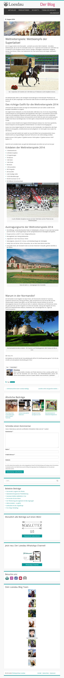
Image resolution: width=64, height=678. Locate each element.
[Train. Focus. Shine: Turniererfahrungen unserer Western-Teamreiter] (11, 406)
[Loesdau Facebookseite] (16, 579)
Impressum (52, 673)
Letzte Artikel (13, 367)
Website (7, 460)
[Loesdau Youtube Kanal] (20, 579)
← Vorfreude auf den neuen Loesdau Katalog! (17, 388)
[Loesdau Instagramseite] (11, 579)
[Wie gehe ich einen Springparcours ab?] (38, 406)
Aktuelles (12, 10)
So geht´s (35, 10)
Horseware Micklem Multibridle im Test (16, 496)
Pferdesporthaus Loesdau (18, 673)
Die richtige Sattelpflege (12, 508)
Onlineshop (54, 13)
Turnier (12, 382)
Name (7, 449)
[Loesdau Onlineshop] (7, 579)
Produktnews (23, 10)
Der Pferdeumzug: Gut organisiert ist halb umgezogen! (20, 501)
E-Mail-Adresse (10, 454)
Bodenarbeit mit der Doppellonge (14, 505)
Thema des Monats (49, 10)
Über (7, 367)
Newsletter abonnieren (32, 536)
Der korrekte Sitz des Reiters (13, 498)
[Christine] (9, 372)
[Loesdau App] (25, 579)
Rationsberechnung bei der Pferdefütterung (17, 494)
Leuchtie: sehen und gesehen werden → (48, 388)
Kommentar (9, 431)
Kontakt (39, 673)
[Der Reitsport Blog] (29, 4)
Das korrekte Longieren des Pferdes (15, 491)
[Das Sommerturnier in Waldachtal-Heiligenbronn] (51, 406)
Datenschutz (45, 673)
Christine (17, 370)
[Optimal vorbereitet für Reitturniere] (25, 406)
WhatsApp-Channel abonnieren (32, 565)
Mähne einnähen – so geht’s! (13, 503)
